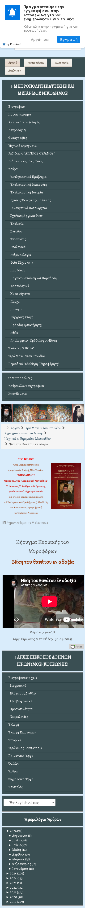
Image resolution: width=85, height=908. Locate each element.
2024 (11, 878)
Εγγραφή (68, 39)
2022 (11, 887)
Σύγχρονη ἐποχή (20, 317)
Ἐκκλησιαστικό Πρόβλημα (27, 177)
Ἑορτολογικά (18, 286)
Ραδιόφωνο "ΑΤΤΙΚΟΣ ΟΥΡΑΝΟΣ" (31, 153)
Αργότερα (40, 39)
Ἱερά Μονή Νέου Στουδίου (27, 356)
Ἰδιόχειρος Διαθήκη (22, 693)
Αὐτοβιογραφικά (20, 701)
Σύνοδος (15, 231)
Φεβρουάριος (19, 864)
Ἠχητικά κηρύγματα (22, 145)
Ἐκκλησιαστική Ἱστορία (25, 192)
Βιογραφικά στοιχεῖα (22, 678)
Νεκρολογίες (17, 130)
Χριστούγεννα (19, 293)
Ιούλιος (15, 840)
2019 (11, 901)
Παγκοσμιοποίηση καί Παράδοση (32, 278)
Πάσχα (14, 301)
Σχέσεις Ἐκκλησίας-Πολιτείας (29, 200)
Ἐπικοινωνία (61, 62)
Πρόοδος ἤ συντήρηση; (25, 325)
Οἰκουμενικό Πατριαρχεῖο (27, 208)
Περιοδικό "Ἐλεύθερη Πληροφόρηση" (33, 364)
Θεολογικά (17, 247)
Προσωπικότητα (19, 114)
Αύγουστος (17, 835)
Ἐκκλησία (16, 223)
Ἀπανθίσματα (17, 393)
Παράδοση (16, 270)
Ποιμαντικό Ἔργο (20, 756)
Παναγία (15, 309)
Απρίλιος (16, 854)
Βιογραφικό (16, 106)
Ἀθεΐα (13, 332)
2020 (11, 897)
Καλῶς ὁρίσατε (35, 62)
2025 (11, 873)
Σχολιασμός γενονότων (25, 216)
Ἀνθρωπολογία (19, 255)
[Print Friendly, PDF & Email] (76, 646)
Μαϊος (14, 850)
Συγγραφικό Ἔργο (20, 779)
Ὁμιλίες (13, 763)
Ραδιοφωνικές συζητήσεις (25, 161)
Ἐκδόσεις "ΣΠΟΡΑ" (21, 348)
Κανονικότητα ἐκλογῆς (24, 122)
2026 (11, 831)
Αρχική (12, 62)
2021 (11, 892)
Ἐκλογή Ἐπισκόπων (22, 732)
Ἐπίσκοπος (17, 239)
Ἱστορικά (14, 740)
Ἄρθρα (13, 169)
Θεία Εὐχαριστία (20, 262)
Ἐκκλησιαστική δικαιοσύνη (27, 184)
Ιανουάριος (18, 868)
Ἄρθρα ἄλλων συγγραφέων (26, 386)
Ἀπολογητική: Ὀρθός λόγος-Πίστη (32, 340)
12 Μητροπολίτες (20, 378)
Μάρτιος (16, 859)
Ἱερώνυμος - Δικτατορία (25, 748)
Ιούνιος (15, 845)
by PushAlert (14, 44)
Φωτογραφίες (17, 138)
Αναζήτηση (14, 71)
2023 (11, 883)
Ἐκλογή (13, 724)
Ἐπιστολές (15, 787)
